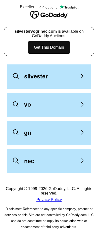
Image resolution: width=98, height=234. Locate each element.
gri (27, 133)
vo (27, 104)
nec (29, 161)
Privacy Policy (49, 200)
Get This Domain (49, 47)
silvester (36, 76)
